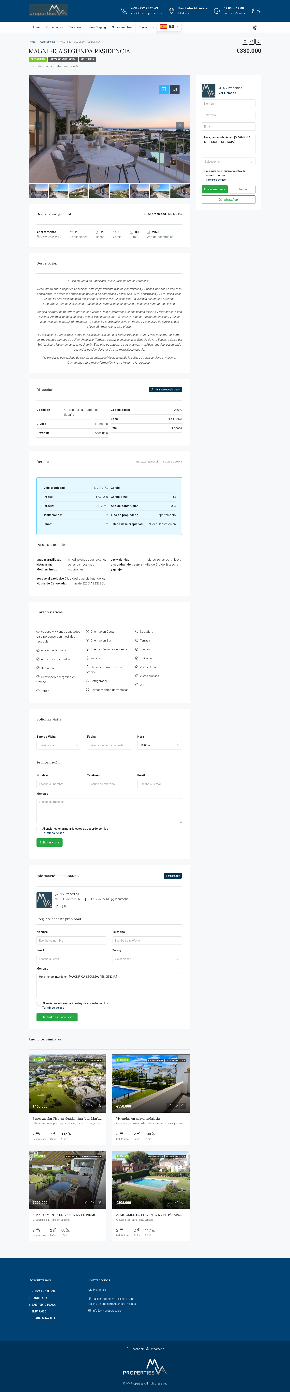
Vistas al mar (148, 667)
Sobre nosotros (122, 27)
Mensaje (42, 793)
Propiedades (54, 27)
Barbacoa (47, 668)
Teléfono (93, 775)
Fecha (91, 736)
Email (141, 775)
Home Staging (96, 27)
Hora (140, 736)
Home (36, 27)
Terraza (145, 640)
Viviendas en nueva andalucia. (138, 1118)
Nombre (42, 775)
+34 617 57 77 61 (98, 899)
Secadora (146, 631)
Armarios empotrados (55, 659)
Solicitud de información (57, 1017)
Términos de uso (53, 833)
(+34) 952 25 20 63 (144, 8)
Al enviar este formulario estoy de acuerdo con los (75, 831)
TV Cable (146, 658)
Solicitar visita (49, 842)
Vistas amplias (149, 676)
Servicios (75, 27)
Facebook (137, 1349)
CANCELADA (39, 1298)
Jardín (45, 691)
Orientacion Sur (101, 640)
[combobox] (58, 745)
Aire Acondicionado (54, 650)
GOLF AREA (87, 59)
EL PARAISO (39, 1311)
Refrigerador (99, 681)
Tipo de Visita (46, 736)
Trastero (145, 649)
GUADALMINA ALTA (43, 1318)
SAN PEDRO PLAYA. (44, 1304)
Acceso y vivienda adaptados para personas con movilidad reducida (58, 636)
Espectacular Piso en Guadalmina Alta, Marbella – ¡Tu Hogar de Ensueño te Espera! (95, 1118)
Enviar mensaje (214, 189)
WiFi (142, 685)
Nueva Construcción (63, 59)
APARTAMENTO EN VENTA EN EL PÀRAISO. (149, 1215)
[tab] (164, 89)
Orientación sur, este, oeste (109, 649)
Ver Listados (173, 875)
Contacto (144, 27)
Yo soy (117, 950)
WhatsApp (122, 899)
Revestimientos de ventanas (109, 690)
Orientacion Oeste (103, 631)
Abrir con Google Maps (167, 389)
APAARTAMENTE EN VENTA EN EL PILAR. (64, 1215)
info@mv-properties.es (146, 13)
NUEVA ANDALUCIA (44, 1291)
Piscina (95, 658)
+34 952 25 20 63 (70, 899)
